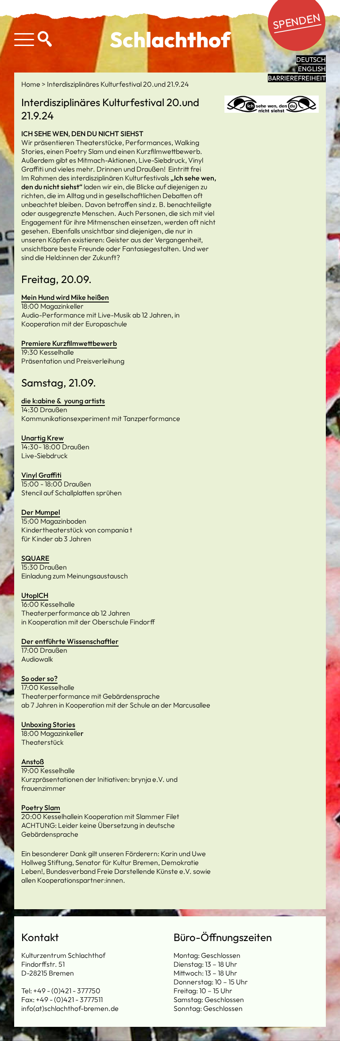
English (312, 69)
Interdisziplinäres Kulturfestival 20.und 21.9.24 (118, 84)
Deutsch (311, 59)
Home (31, 84)
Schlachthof (170, 39)
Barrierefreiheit (297, 78)
